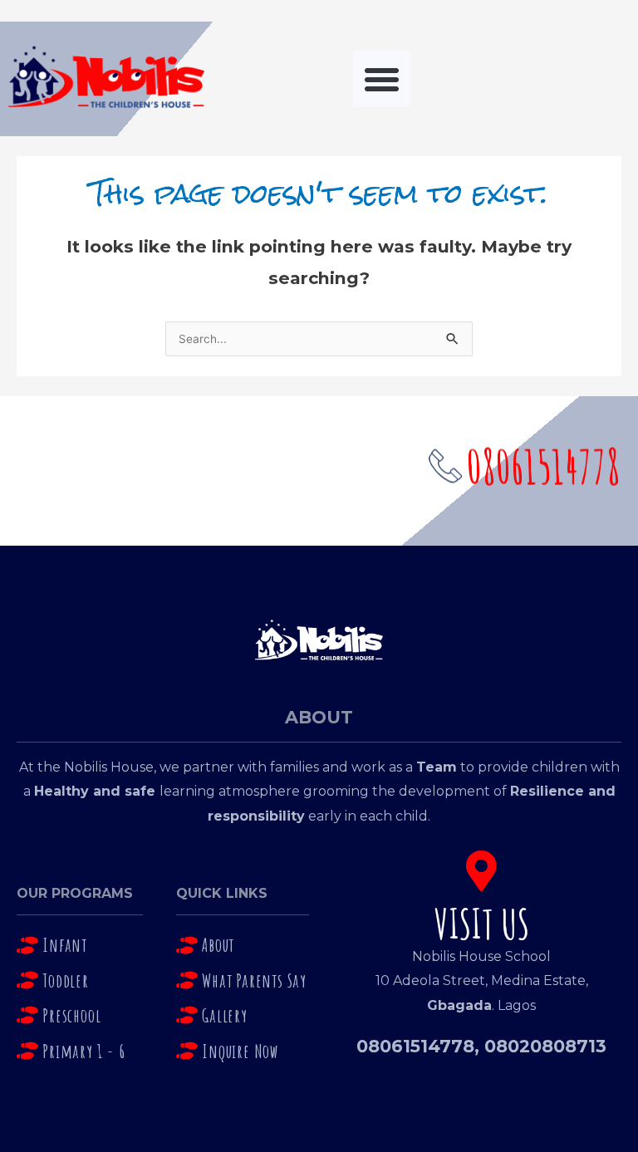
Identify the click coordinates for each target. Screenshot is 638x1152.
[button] (381, 79)
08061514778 (415, 1046)
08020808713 (545, 1046)
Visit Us (481, 923)
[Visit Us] (481, 871)
